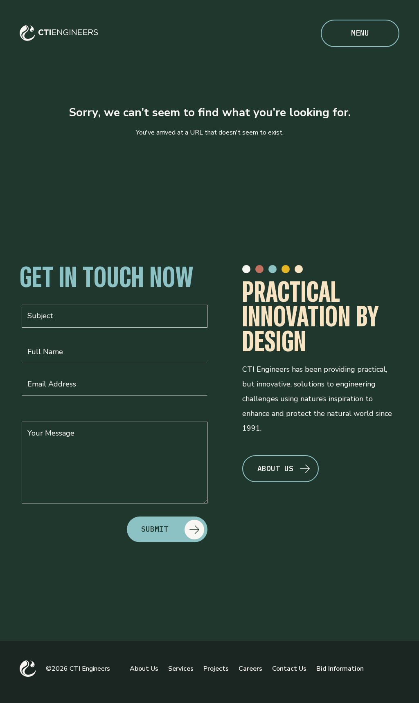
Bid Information (340, 668)
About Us (144, 668)
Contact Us (289, 668)
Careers (250, 668)
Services (181, 668)
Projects (216, 668)
